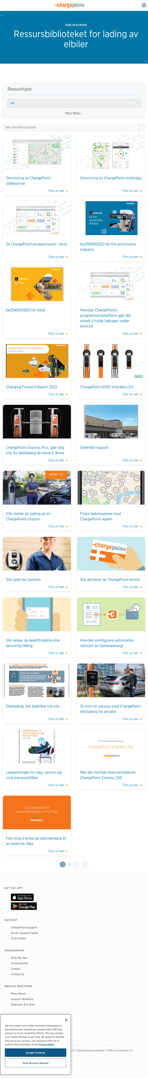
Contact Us (17, 974)
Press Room (18, 993)
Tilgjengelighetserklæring (90, 1050)
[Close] (66, 1020)
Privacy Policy (46, 1044)
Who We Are (19, 958)
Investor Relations (22, 999)
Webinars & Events (23, 1004)
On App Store (22, 897)
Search (141, 127)
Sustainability (19, 963)
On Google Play (24, 906)
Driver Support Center (24, 933)
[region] (35, 1044)
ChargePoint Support (24, 927)
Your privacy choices (35, 1063)
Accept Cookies (35, 1052)
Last (85, 864)
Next (76, 864)
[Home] (70, 5)
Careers (15, 969)
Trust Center (18, 938)
